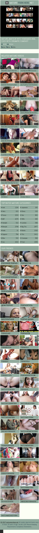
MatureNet (22, 2)
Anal (4, 47)
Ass (9, 47)
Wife (13, 47)
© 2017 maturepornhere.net (9, 522)
